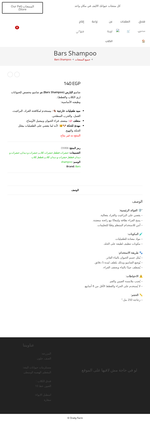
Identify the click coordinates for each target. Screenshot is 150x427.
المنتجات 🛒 (125, 26)
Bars (77, 166)
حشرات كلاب (46, 152)
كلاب (34, 157)
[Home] (95, 59)
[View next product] (10, 74)
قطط (40, 157)
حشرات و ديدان (29, 152)
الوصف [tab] (75, 190)
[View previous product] (17, 74)
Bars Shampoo (62, 59)
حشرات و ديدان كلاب (56, 157)
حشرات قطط (61, 152)
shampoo (66, 162)
